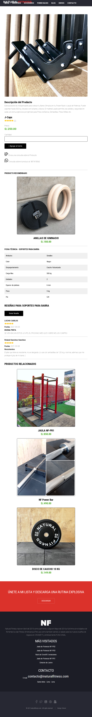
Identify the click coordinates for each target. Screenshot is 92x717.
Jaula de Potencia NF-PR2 (46, 647)
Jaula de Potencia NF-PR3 (46, 651)
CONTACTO (71, 3)
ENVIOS (61, 3)
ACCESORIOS (29, 3)
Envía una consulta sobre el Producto (23, 155)
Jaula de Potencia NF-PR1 (46, 659)
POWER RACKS (42, 3)
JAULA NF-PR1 (46, 430)
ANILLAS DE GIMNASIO (46, 238)
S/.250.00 (10, 128)
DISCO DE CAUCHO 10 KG (46, 569)
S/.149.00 (46, 572)
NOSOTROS (16, 3)
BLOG (53, 3)
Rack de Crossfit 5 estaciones (46, 655)
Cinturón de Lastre (46, 663)
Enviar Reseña (14, 313)
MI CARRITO (9, 9)
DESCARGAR (46, 601)
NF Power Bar (46, 499)
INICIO (6, 3)
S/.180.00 (46, 241)
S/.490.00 (46, 503)
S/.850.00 (46, 434)
